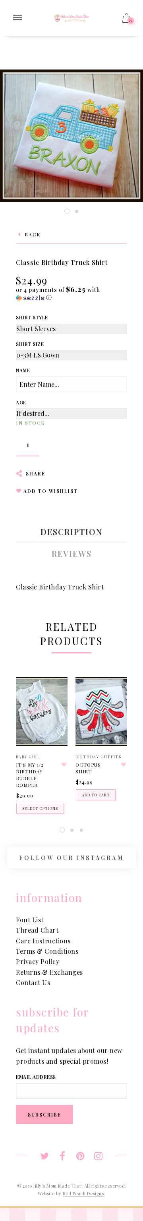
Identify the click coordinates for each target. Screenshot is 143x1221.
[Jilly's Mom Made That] (71, 17)
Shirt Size (30, 344)
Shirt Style (32, 317)
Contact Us (33, 982)
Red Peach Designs (83, 1193)
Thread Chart (37, 930)
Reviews (72, 553)
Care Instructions (43, 941)
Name (23, 370)
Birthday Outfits (98, 756)
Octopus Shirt (88, 768)
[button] (71, 293)
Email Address (36, 1077)
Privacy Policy (37, 961)
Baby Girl (28, 756)
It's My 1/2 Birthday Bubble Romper (30, 774)
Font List (30, 920)
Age (21, 402)
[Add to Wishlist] (64, 764)
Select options (40, 808)
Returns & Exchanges (49, 972)
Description (71, 532)
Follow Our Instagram (71, 858)
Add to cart (96, 794)
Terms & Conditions (47, 951)
